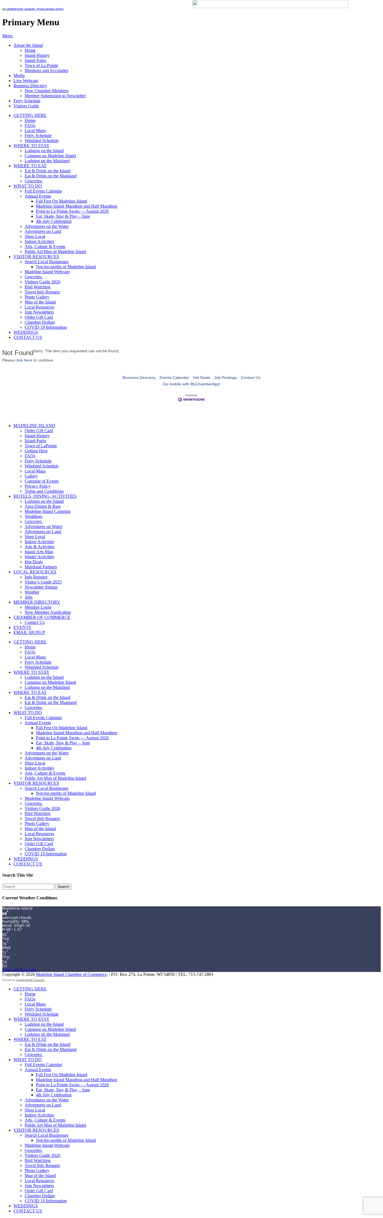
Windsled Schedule (42, 140)
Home (30, 50)
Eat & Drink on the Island (47, 170)
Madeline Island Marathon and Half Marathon (76, 206)
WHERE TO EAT (30, 165)
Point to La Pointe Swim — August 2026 (72, 211)
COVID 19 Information (46, 327)
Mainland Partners (41, 566)
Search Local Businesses (46, 261)
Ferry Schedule (26, 100)
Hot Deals (201, 377)
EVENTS (22, 627)
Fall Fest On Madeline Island (61, 201)
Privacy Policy (37, 486)
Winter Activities (39, 556)
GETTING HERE (30, 115)
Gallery (31, 476)
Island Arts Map (39, 551)
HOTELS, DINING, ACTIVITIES (45, 496)
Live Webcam (25, 80)
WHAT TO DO (27, 186)
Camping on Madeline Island (50, 155)
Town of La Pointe (41, 65)
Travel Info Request (42, 292)
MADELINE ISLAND (34, 425)
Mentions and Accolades (46, 70)
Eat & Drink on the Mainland (51, 175)
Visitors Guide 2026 (42, 281)
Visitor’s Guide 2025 (43, 582)
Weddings (33, 516)
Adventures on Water (43, 526)
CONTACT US (27, 337)
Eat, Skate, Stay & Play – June (63, 216)
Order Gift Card (39, 317)
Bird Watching (37, 286)
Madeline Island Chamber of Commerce (71, 974)
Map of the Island (40, 302)
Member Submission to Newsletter (55, 95)
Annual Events (38, 196)
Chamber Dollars (40, 322)
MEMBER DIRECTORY (36, 602)
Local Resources (39, 307)
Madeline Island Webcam (47, 271)
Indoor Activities (39, 241)
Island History (37, 55)
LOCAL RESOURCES (34, 571)
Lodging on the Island (44, 150)
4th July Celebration (53, 221)
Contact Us (250, 377)
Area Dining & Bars (43, 506)
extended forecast (19, 969)
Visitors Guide (26, 105)
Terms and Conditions (44, 491)
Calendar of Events (42, 481)
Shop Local (35, 236)
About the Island (28, 45)
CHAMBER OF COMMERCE (41, 617)
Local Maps (35, 130)
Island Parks (35, 60)
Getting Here (36, 450)
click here (23, 360)
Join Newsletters (39, 312)
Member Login (38, 607)
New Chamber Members (46, 90)
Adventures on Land (43, 231)
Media (19, 75)
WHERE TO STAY (31, 145)
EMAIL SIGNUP (29, 632)
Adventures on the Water (47, 226)
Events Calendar (174, 377)
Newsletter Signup (41, 587)
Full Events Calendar (43, 191)
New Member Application (48, 612)
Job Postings (225, 377)
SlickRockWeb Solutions (30, 979)
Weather (32, 592)
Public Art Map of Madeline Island (55, 251)
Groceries (34, 181)
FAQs (30, 125)
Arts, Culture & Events (45, 246)
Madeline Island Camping (47, 511)
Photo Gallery (37, 297)
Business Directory (30, 85)
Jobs (29, 597)
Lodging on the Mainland (47, 160)
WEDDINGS (25, 332)
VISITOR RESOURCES (36, 256)
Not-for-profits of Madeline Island (66, 266)
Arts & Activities (39, 546)
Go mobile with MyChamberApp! (191, 384)
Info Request (36, 577)
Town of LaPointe (41, 445)
